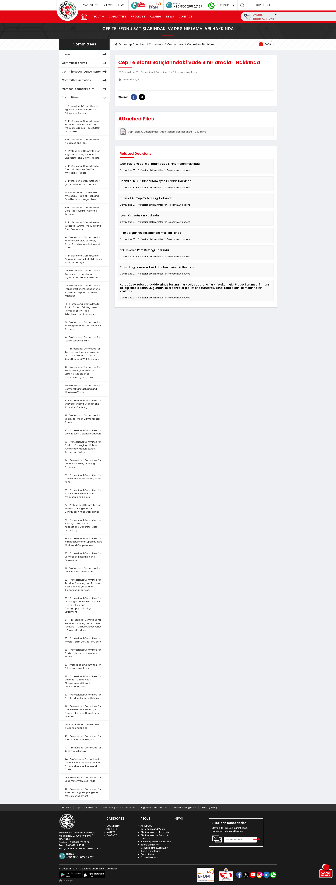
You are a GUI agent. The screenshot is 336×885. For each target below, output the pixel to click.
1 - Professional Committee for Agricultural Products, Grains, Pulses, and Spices (82, 110)
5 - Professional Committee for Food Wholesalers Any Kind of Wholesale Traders (82, 169)
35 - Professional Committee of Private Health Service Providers (83, 640)
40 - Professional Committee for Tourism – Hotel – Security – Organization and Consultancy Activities (83, 711)
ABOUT (96, 16)
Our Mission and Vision (153, 828)
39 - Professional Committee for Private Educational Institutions (83, 696)
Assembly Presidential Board (156, 841)
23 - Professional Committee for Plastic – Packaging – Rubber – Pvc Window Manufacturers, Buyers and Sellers (83, 447)
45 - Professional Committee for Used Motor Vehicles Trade (83, 779)
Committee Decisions (200, 44)
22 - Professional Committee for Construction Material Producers (83, 432)
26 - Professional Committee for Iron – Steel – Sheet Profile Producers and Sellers (83, 493)
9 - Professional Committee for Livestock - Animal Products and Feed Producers (83, 226)
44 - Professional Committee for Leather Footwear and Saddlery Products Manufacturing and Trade (83, 764)
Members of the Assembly (154, 847)
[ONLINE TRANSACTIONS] (275, 14)
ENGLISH (226, 5)
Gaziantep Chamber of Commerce (140, 44)
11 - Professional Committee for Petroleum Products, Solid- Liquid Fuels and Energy (83, 259)
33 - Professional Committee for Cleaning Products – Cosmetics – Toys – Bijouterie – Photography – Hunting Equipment (83, 605)
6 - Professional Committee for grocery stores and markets (82, 182)
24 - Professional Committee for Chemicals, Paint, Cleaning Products (83, 464)
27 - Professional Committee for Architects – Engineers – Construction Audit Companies (83, 508)
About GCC (147, 825)
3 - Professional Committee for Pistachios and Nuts (82, 141)
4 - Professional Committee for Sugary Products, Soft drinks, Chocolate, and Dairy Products (82, 154)
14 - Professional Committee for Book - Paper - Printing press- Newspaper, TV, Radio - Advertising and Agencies (82, 309)
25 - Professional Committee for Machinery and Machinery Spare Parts (83, 478)
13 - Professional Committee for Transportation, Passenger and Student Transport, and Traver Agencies (82, 291)
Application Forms (87, 807)
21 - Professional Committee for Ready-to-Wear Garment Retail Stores (82, 419)
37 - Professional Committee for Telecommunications (83, 666)
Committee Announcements (81, 71)
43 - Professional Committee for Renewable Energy (83, 749)
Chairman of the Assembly (155, 832)
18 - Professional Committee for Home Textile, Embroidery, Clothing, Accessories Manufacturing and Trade (82, 372)
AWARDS (156, 16)
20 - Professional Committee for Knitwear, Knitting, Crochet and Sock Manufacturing (83, 404)
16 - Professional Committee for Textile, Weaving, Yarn (82, 339)
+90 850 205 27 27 (187, 6)
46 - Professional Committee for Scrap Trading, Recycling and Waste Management (83, 792)
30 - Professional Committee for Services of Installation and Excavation (83, 557)
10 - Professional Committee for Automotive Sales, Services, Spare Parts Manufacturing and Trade (82, 242)
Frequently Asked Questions (119, 807)
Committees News (74, 63)
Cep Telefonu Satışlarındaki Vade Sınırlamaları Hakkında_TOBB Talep (167, 131)
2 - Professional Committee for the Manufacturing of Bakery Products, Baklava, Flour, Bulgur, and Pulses (82, 126)
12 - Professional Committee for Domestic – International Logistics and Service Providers (82, 274)
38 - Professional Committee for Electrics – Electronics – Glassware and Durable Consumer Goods (83, 681)
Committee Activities (76, 80)
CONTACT (185, 16)
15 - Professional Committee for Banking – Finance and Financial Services (83, 326)
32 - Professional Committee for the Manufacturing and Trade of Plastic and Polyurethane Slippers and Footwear (83, 585)
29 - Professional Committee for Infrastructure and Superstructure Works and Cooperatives (83, 542)
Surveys (66, 807)
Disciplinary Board (150, 851)
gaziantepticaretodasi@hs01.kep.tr (82, 848)
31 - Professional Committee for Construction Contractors (82, 570)
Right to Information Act (154, 807)
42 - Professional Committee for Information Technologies (83, 737)
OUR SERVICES (264, 5)
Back (267, 44)
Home (66, 54)
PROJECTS (138, 16)
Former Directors (149, 857)
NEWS (170, 16)
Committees (175, 44)
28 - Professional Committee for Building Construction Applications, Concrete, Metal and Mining (83, 525)
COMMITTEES (117, 16)
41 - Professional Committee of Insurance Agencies (82, 726)
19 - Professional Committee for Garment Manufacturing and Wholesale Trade (82, 389)
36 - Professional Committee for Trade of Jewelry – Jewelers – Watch (83, 653)
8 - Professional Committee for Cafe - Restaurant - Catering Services (82, 211)
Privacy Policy (209, 807)
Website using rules (185, 807)
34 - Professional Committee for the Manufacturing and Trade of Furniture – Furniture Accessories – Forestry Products (83, 625)
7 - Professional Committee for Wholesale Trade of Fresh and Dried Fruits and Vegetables (82, 196)
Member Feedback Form (78, 89)
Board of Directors (150, 844)
